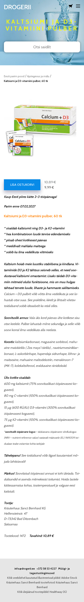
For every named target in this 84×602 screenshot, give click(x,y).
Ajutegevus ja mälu (38, 76)
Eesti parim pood (14, 76)
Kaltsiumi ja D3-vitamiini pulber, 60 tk (26, 81)
